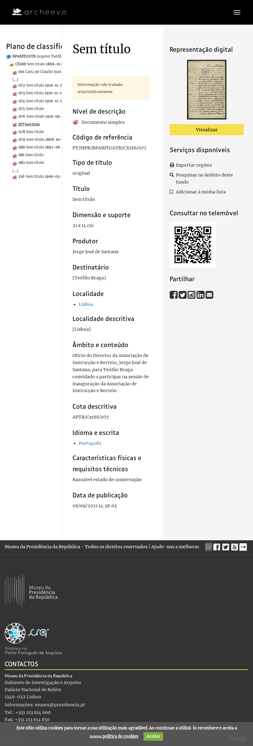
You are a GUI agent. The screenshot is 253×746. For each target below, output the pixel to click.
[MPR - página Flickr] (243, 545)
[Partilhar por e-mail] (209, 294)
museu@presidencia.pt (60, 704)
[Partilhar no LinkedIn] (201, 294)
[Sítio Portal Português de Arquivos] (33, 638)
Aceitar (153, 736)
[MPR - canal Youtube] (235, 545)
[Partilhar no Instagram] (192, 294)
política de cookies (120, 736)
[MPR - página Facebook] (217, 545)
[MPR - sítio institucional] (209, 546)
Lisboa (86, 304)
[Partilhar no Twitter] (183, 294)
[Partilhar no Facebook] (174, 294)
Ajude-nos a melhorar (175, 546)
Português (90, 443)
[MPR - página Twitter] (226, 545)
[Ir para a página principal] (35, 12)
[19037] (206, 91)
